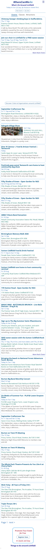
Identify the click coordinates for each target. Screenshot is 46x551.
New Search (19, 10)
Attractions (30, 15)
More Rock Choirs (39, 53)
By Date (27, 10)
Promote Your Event (23, 532)
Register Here (23, 537)
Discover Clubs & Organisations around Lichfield (23, 103)
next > (12, 522)
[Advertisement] (23, 77)
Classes (22, 15)
